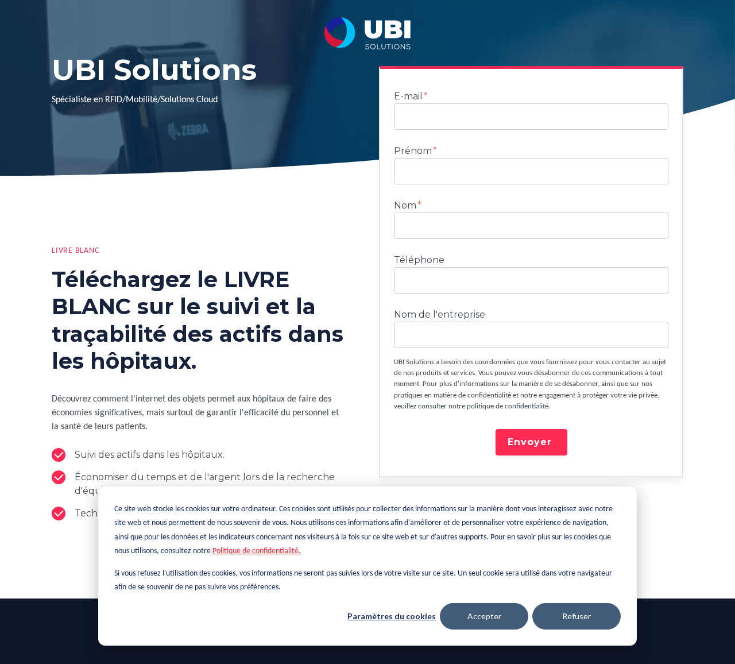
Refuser (576, 616)
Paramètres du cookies (391, 616)
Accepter (484, 616)
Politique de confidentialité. (256, 551)
